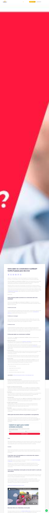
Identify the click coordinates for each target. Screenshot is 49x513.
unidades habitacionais (25, 511)
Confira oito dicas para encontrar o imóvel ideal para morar (23, 375)
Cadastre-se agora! (24, 433)
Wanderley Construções (13, 291)
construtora (34, 345)
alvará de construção (26, 341)
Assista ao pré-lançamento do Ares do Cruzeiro (16, 485)
